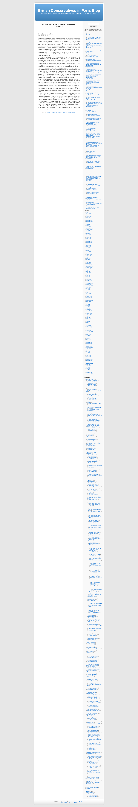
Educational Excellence (46, 34)
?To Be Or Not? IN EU (92, 111)
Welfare (88, 781)
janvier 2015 (89, 295)
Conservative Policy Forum (92, 56)
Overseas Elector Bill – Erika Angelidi (95, 564)
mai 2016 (88, 275)
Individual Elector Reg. (93, 738)
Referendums (92, 542)
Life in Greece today (94, 576)
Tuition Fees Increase (93, 472)
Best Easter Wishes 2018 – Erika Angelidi (96, 580)
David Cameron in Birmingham (93, 120)
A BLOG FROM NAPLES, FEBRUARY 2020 (92, 106)
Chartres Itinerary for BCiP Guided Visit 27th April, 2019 (94, 109)
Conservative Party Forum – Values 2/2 (95, 587)
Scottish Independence (92, 674)
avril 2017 (88, 260)
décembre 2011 (89, 343)
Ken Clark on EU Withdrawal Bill (95, 415)
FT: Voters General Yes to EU (95, 527)
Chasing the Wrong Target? (93, 119)
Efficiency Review (92, 692)
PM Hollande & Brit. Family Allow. (95, 465)
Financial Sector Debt (92, 623)
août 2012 (88, 333)
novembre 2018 (89, 242)
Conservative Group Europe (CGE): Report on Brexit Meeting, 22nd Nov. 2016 (93, 64)
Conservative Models (91, 439)
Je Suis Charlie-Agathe (93, 713)
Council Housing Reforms (92, 442)
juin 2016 (88, 274)
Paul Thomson (89, 152)
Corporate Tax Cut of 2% (93, 620)
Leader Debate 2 (91, 643)
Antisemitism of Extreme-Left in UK (94, 96)
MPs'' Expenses (90, 651)
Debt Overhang (91, 621)
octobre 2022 (89, 216)
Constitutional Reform (92, 440)
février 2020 (88, 234)
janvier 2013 (89, 326)
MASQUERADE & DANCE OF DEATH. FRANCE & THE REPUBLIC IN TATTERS (94, 143)
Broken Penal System (93, 706)
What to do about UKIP (92, 193)
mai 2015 (88, 289)
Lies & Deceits (93, 551)
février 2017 (88, 263)
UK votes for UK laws (91, 55)
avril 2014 (88, 306)
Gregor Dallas (89, 84)
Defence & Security (92, 762)
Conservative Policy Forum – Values (94, 585)
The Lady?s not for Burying (93, 99)
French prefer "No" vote (93, 683)
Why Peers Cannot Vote (93, 750)
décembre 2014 (89, 296)
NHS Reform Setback (92, 660)
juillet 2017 (88, 258)
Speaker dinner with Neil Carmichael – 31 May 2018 (93, 425)
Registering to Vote (91, 54)
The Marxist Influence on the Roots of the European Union (93, 81)
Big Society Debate (92, 398)
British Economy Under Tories (94, 756)
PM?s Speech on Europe (92, 92)
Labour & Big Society (92, 399)
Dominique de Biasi (90, 59)
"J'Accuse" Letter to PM (92, 380)
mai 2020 (88, 232)
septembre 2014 (89, 300)
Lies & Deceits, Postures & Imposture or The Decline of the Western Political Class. (93, 139)
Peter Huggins (89, 158)
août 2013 (88, 317)
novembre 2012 (89, 329)
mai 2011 (88, 352)
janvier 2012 (89, 342)
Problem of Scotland (92, 679)
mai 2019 (88, 239)
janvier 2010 (89, 372)
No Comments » (71, 112)
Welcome (88, 791)
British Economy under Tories (93, 115)
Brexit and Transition (91, 69)
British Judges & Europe (93, 726)
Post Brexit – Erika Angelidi (96, 577)
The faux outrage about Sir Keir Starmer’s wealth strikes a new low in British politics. (94, 46)
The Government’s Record (93, 192)
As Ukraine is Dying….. (92, 67)
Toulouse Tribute (90, 711)
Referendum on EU (91, 128)
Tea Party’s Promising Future (93, 78)
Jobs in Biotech (91, 464)
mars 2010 (88, 371)
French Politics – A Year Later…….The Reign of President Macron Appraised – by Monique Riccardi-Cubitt (93, 134)
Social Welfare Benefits (93, 468)
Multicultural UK (92, 719)
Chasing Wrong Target (93, 727)
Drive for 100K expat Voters (94, 765)
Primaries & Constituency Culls (93, 669)
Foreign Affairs (90, 57)
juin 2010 (88, 367)
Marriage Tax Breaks (91, 650)
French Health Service (93, 656)
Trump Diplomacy (92, 389)
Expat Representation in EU (94, 732)
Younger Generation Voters (95, 486)
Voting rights (90, 722)
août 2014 (88, 301)
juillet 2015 (88, 287)
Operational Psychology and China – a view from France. (94, 204)
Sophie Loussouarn (90, 205)
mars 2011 (88, 355)
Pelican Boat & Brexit (92, 419)
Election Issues (90, 449)
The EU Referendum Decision (93, 190)
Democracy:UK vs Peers (92, 446)
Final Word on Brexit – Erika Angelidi (95, 572)
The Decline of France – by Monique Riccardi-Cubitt (92, 146)
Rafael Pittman (89, 168)
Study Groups (90, 792)
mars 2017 (88, 262)
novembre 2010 (89, 360)
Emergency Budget (92, 793)
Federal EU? (90, 480)
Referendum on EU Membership (95, 500)
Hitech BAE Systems (92, 458)
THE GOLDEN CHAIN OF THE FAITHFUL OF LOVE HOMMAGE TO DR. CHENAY (94, 149)
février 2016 (88, 279)
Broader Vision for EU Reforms (95, 506)
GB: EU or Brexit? (94, 570)
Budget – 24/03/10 (91, 426)
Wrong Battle (90, 129)
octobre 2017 (89, 255)
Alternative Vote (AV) (91, 381)
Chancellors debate (91, 436)
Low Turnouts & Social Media (94, 739)
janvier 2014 (89, 310)
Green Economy (90, 636)
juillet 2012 (88, 334)
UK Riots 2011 (91, 707)
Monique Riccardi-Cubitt (91, 130)
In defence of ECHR (93, 725)
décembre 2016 (89, 266)
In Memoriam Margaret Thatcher (94, 60)
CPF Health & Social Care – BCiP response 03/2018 (93, 654)
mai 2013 (88, 321)
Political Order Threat (92, 499)
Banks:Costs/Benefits (92, 394)
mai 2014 (88, 305)
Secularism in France (91, 689)
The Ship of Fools (91, 151)
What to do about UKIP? (94, 612)
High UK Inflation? (92, 767)
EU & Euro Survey (92, 489)
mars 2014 (88, 308)
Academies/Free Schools (93, 694)
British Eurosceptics (91, 86)
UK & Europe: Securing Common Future (95, 574)
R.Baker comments (93, 688)
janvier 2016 (89, 280)
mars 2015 (88, 292)
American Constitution (92, 114)
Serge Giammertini (90, 202)
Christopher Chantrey (90, 52)
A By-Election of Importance (93, 159)
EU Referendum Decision (94, 515)
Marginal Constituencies (93, 769)
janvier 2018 (89, 253)
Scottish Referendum (91, 680)
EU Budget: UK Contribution (94, 490)
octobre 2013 (89, 314)
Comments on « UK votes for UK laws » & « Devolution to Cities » (93, 183)
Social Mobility (63, 112)
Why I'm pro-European (94, 593)
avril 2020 (88, 233)
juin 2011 (88, 351)
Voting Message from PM (94, 735)
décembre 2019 (89, 236)
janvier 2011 (89, 357)
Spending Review (92, 470)
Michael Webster (89, 110)
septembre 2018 (89, 243)
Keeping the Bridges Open (93, 187)
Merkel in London (93, 533)
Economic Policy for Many (93, 766)
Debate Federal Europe (93, 488)
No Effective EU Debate (94, 537)
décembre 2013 (89, 312)
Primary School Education (93, 700)
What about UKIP (92, 600)
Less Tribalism (90, 646)
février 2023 (88, 213)
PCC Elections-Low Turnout (93, 662)
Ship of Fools (92, 544)
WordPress (81, 801)
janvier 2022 (89, 220)
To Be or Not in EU (92, 597)
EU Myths (90, 492)
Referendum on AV (92, 384)
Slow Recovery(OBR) (92, 634)
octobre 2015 (89, 284)
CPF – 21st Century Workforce (93, 779)
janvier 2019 (89, 241)
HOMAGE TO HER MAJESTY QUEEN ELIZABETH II (93, 137)
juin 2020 (88, 230)
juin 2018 (88, 247)
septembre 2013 (89, 316)
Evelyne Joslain (89, 66)
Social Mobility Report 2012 (94, 702)
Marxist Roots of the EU (93, 417)
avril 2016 (88, 276)
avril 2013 (88, 322)
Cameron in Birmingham (93, 617)
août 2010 (88, 364)
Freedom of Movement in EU (93, 185)
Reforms (88, 788)
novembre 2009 (89, 375)
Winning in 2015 (90, 753)
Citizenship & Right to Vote (94, 728)
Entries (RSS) (64, 802)
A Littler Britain (90, 113)
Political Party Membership (93, 667)
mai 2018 (88, 249)
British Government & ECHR (94, 723)
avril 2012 (88, 338)
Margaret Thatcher (91, 647)
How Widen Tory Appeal (93, 460)
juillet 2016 (88, 272)
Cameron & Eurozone (93, 484)
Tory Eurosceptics (93, 758)
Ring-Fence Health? (92, 795)
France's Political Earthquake (94, 495)
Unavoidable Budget (92, 796)
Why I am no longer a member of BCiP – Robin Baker (93, 195)
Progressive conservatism (92, 671)
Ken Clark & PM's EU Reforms (95, 529)
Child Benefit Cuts (92, 456)
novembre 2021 (89, 221)
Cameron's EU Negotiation (94, 757)
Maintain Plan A (91, 630)
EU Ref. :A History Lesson (94, 511)
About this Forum (90, 34)
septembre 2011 (89, 347)
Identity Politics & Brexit (93, 414)
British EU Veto (91, 482)
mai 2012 (88, 337)
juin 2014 (88, 304)
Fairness (89, 453)
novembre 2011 (89, 344)
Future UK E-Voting (93, 740)
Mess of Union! (91, 678)
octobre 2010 (89, 361)
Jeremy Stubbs (89, 93)
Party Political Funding (92, 661)
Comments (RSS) (73, 802)
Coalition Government (92, 438)
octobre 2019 (89, 237)
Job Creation (91, 462)
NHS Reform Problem (92, 658)
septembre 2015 (89, 285)
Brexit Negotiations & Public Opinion (95, 583)
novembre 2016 (89, 267)
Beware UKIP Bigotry (93, 601)
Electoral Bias (90, 450)
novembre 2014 (89, 297)
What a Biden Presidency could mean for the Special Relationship (93, 50)
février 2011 (88, 356)
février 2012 (88, 340)
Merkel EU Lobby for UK (94, 532)
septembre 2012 (89, 331)
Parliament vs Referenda (94, 538)
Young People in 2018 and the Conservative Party (93, 167)
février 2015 (88, 293)
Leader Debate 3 (91, 644)
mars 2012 (88, 339)
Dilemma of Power (91, 448)
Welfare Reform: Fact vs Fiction (95, 475)
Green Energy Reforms (93, 638)
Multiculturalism (91, 718)
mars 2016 (88, 277)
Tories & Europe (91, 599)
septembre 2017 (89, 257)
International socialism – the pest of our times (95, 523)
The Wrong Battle (92, 596)
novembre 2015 (89, 283)
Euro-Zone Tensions (92, 494)
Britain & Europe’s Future (92, 153)
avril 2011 (88, 354)
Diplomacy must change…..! (93, 184)
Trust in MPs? (90, 715)
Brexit (88, 402)
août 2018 (88, 245)
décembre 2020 (89, 228)
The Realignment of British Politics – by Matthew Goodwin (94, 200)
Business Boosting (92, 616)
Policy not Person (91, 666)
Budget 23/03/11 (91, 429)
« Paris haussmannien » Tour (93, 94)
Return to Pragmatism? (94, 543)
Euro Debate (91, 493)
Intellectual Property (92, 461)
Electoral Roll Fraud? (92, 731)
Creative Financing (92, 457)
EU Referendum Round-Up (95, 518)
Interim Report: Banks (93, 395)
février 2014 (88, 309)
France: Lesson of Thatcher (94, 648)
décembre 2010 (89, 359)
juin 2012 (88, 335)
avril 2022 (88, 217)
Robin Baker (89, 180)
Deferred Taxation (91, 445)
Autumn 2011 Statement (93, 427)
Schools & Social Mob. (93, 701)
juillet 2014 (88, 302)
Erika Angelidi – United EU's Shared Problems (95, 568)
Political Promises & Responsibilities (91, 77)
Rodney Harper (89, 198)
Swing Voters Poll (92, 385)
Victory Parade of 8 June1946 (93, 721)
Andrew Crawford (90, 36)
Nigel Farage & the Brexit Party (94, 72)
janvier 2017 (89, 264)
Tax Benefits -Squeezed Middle (95, 775)
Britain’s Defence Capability (93, 162)
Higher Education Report (93, 698)
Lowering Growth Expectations (94, 628)
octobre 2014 (89, 298)
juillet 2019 (88, 238)
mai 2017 (88, 259)
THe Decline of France (95, 554)
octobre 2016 (89, 268)
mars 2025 (88, 212)
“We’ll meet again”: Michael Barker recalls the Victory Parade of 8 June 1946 (94, 103)
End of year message (95, 560)
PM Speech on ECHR (93, 747)
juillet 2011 (88, 350)
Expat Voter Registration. (93, 734)
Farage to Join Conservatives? (95, 603)
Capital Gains (90, 435)
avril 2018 (88, 250)
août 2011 (88, 348)
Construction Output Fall (93, 619)
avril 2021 (88, 225)
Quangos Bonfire (92, 400)
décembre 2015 (89, 281)
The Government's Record (94, 777)
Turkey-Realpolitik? (91, 717)
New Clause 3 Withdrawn (93, 742)
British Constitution (90, 51)
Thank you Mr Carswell (92, 189)
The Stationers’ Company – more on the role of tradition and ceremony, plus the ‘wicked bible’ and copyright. (93, 178)
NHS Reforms (90, 652)
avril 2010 (88, 369)
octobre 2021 (89, 222)
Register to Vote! (91, 748)
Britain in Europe (91, 481)
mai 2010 (88, 368)
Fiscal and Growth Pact (93, 624)
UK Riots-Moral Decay (93, 709)
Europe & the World (93, 521)
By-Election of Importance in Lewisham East (92, 434)
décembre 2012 (89, 327)
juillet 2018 (88, 246)
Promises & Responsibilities (94, 420)
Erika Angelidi (94, 562)
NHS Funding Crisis (92, 657)
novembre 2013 (89, 313)
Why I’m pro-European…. (92, 197)
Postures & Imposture (94, 553)
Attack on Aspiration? (93, 474)
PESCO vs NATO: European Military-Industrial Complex (93, 665)
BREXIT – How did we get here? (94, 37)
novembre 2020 (89, 229)
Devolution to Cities (91, 124)
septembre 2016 (89, 270)
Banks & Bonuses (91, 393)
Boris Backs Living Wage (93, 754)
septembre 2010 (89, 363)
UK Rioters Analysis (92, 705)
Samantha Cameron (91, 673)
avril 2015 (88, 291)
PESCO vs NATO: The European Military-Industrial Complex (93, 75)
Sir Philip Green (90, 690)
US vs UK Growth (92, 635)
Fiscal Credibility (90, 615)
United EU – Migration (94, 555)
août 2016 (88, 271)
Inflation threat (92, 431)
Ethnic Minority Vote (91, 452)
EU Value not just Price (94, 520)
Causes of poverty (92, 454)
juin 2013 (88, 319)
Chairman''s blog (89, 379)
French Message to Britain (92, 787)
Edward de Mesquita (90, 61)
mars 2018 (88, 251)
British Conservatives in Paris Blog (69, 10)
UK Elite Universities (92, 704)
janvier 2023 (89, 215)
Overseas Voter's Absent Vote (94, 772)
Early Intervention (92, 696)
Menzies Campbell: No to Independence (93, 676)
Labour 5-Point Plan (91, 640)
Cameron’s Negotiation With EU (94, 118)
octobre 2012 (89, 330)
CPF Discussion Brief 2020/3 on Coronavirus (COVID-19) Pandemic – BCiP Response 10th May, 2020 (94, 156)
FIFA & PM (89, 613)
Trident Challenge (91, 714)
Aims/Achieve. (92, 430)
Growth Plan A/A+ (92, 627)
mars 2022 (88, 218)
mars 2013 (88, 323)
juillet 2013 (88, 318)
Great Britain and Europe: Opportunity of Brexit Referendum (95, 549)
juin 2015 (88, 288)
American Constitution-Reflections (94, 387)
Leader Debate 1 (91, 642)
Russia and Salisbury (91, 188)
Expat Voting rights (92, 736)
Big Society (89, 397)
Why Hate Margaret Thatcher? (93, 752)
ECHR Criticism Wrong (93, 730)
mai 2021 (88, 224)
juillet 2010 (88, 365)
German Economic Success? (94, 625)
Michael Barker (89, 101)
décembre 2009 (89, 373)
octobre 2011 (89, 346)
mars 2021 (88, 226)
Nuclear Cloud (91, 639)
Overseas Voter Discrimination (94, 744)
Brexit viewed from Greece (95, 565)
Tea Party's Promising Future (93, 710)
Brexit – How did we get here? (94, 403)
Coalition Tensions (92, 383)
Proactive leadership (91, 670)
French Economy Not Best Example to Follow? (92, 208)
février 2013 (88, 325)
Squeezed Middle (92, 471)
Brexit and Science (94, 557)
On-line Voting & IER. (92, 743)
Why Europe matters (93, 591)
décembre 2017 (89, 254)
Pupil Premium (91, 467)
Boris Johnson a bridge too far (93, 161)
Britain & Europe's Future (94, 503)
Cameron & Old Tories (92, 116)
